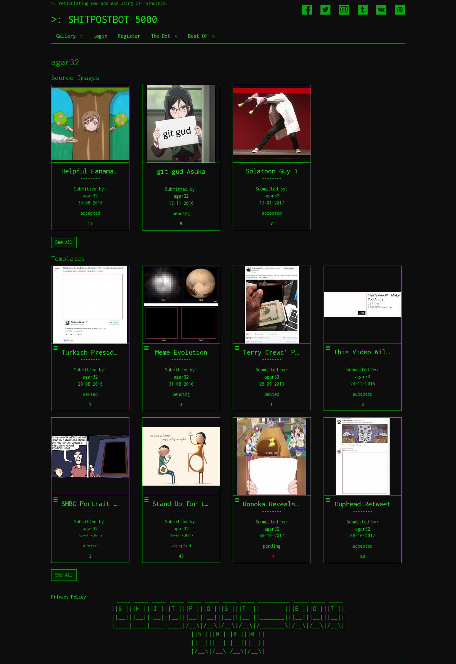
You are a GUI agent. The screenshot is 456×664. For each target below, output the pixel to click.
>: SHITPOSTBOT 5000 (104, 19)
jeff (403, 663)
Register (129, 36)
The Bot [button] (162, 36)
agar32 (90, 195)
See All (64, 242)
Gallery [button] (67, 36)
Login (100, 36)
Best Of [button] (199, 36)
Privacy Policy (68, 596)
